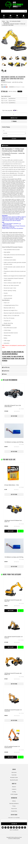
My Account (14, 772)
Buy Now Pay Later (14, 780)
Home (3, 21)
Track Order (14, 775)
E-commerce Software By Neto (14, 838)
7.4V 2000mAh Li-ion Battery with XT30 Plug (13, 442)
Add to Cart (14, 118)
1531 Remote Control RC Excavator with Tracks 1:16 (13, 601)
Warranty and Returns (14, 803)
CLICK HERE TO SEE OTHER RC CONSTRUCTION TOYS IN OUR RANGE (13, 358)
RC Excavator (6, 22)
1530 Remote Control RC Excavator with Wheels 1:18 (13, 674)
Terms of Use (14, 808)
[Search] (25, 11)
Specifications (6, 371)
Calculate (14, 138)
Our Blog (14, 791)
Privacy (14, 806)
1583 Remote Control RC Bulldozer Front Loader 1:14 (13, 521)
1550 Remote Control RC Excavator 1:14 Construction (13, 710)
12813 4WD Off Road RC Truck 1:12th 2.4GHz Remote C (12, 406)
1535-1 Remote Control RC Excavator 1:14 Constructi (13, 637)
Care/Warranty (6, 367)
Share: (2, 86)
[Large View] (4, 58)
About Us (14, 786)
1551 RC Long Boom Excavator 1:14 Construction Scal (12, 747)
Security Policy (14, 811)
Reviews (5, 374)
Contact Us (14, 789)
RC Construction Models (15, 21)
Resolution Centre (14, 777)
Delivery (14, 801)
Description (5, 145)
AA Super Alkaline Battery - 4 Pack (11, 485)
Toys (7, 21)
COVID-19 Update (14, 794)
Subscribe (13, 823)
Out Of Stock (14, 416)
